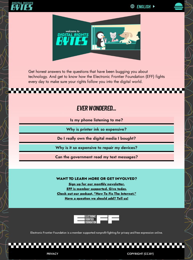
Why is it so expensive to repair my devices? (96, 147)
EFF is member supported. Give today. (97, 188)
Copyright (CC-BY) (140, 254)
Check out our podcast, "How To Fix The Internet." (96, 193)
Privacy (52, 254)
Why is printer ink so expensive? (96, 129)
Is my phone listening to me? (96, 120)
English (144, 6)
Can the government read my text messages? (96, 157)
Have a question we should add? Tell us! (96, 198)
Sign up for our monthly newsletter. (97, 184)
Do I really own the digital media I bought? (96, 138)
